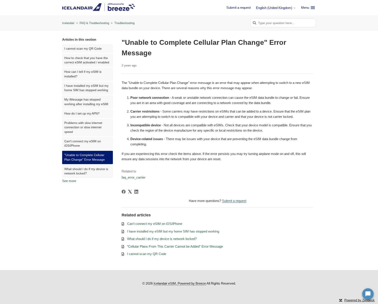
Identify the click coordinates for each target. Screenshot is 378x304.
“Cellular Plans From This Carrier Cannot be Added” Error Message (175, 246)
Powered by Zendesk (359, 300)
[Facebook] (124, 192)
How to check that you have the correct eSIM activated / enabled (86, 60)
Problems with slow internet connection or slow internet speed (83, 127)
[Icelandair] (98, 7)
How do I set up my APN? (82, 113)
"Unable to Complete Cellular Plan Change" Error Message (84, 157)
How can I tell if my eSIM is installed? (83, 74)
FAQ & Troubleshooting (94, 23)
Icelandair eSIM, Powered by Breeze (180, 283)
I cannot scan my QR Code (83, 48)
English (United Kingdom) (274, 8)
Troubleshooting (124, 23)
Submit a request (238, 7)
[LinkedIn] (136, 192)
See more (69, 181)
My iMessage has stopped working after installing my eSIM (86, 102)
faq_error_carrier (133, 177)
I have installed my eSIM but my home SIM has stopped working (86, 88)
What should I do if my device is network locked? (86, 171)
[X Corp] (130, 192)
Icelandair (68, 23)
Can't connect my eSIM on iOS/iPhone (82, 143)
